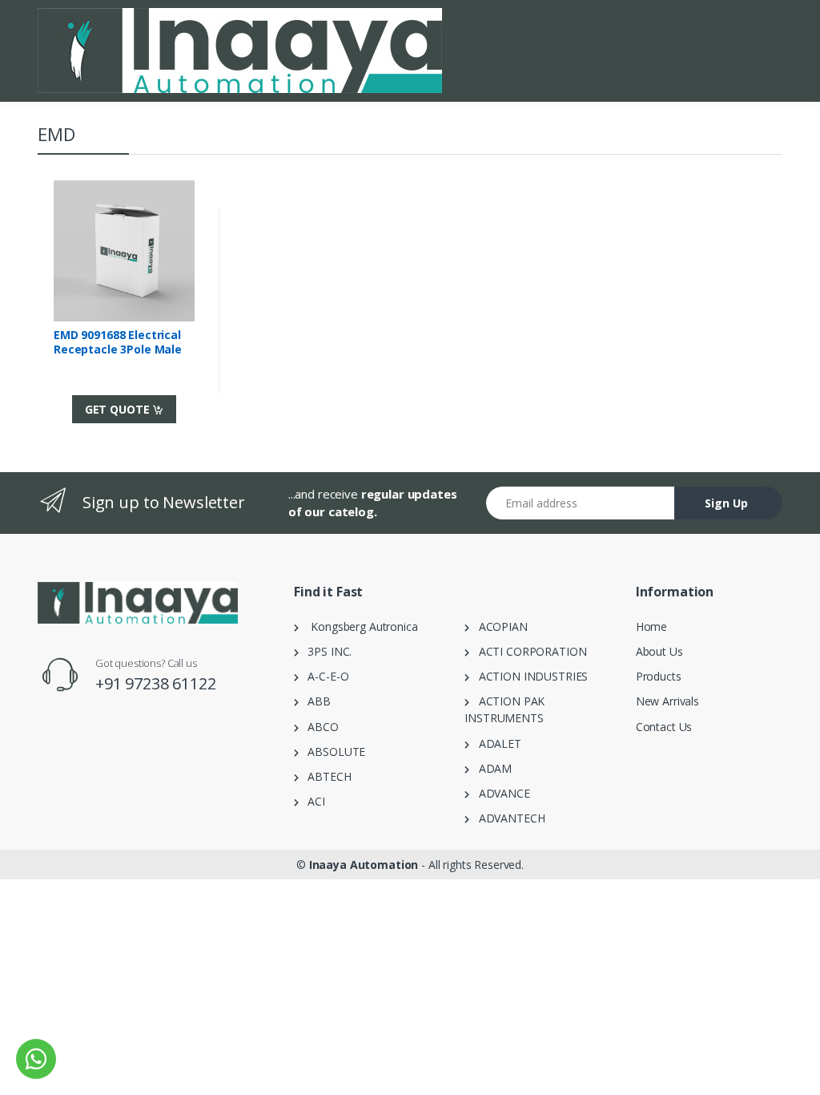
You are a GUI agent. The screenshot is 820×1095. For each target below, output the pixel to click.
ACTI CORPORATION (527, 651)
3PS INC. (325, 651)
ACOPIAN (498, 626)
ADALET (495, 743)
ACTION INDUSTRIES (528, 676)
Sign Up (726, 503)
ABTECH (325, 776)
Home (651, 626)
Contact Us (664, 726)
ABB (315, 701)
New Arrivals (667, 701)
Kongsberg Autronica (358, 626)
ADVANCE (499, 793)
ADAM (490, 768)
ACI (312, 801)
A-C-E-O (324, 676)
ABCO (319, 726)
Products (658, 676)
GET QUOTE (119, 409)
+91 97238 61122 (155, 683)
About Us (659, 651)
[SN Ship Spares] (240, 50)
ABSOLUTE (332, 751)
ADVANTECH (507, 818)
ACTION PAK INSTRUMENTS (504, 709)
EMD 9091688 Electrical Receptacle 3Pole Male (118, 342)
